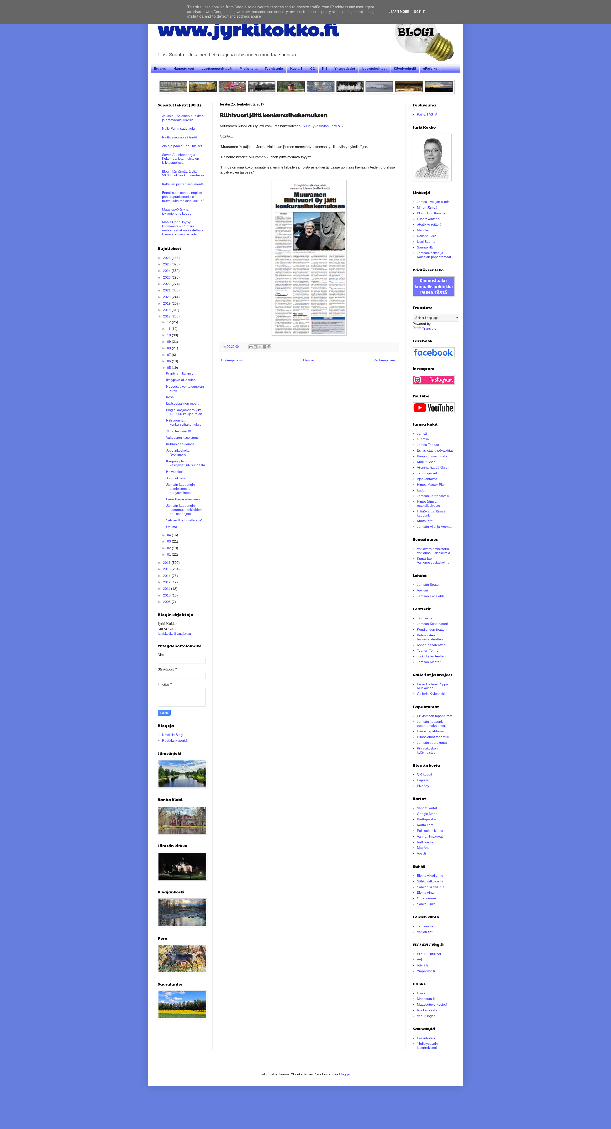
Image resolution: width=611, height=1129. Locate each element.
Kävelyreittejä (405, 68)
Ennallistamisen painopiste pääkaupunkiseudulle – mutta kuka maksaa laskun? (183, 197)
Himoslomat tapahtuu (433, 737)
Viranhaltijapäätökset (432, 467)
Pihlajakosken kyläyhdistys (427, 750)
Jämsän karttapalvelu (433, 496)
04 (169, 535)
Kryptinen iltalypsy (179, 373)
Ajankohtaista (427, 479)
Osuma (171, 527)
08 (169, 348)
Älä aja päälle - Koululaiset (182, 146)
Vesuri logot (426, 1016)
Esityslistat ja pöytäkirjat (435, 450)
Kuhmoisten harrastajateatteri (430, 637)
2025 (167, 264)
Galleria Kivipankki (431, 694)
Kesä (170, 397)
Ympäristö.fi (426, 971)
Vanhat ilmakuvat (430, 836)
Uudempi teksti (232, 360)
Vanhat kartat (427, 808)
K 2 (312, 68)
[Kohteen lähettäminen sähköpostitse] (250, 346)
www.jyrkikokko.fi (248, 28)
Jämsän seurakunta (432, 742)
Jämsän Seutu (428, 584)
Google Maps (427, 814)
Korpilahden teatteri (432, 629)
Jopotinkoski (175, 478)
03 (169, 541)
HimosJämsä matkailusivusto (428, 503)
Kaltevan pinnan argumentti (183, 184)
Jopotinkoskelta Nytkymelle (178, 452)
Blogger (345, 1074)
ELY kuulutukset (429, 954)
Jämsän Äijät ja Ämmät (434, 526)
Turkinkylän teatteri (431, 656)
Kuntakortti (425, 521)
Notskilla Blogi (172, 735)
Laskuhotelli (426, 1038)
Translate (429, 328)
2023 (167, 277)
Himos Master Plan (431, 484)
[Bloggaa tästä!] (255, 346)
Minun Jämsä (427, 207)
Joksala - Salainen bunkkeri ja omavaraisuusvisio (183, 118)
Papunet (423, 780)
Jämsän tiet (425, 926)
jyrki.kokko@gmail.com (174, 633)
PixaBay (423, 786)
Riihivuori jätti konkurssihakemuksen (184, 422)
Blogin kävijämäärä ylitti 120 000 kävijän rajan (184, 412)
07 (169, 355)
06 (169, 361)
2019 (167, 303)
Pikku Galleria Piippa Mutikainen (432, 686)
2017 (167, 316)
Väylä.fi (422, 965)
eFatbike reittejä (429, 224)
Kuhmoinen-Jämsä (180, 444)
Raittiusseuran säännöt (179, 137)
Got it (419, 12)
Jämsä (422, 433)
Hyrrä (421, 993)
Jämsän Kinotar (429, 662)
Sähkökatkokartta (430, 881)
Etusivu (160, 68)
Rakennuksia (427, 236)
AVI (419, 959)
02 (169, 548)
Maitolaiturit (425, 230)
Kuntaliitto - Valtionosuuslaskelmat (433, 560)
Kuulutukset (426, 462)
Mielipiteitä (249, 68)
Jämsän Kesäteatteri (432, 624)
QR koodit (424, 774)
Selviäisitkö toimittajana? (184, 520)
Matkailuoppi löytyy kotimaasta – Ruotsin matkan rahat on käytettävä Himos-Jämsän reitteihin (182, 228)
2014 (167, 576)
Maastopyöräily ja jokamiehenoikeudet (177, 211)
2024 (167, 271)
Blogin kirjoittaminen (432, 213)
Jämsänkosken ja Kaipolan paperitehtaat (434, 255)
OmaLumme (426, 898)
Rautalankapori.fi (175, 740)
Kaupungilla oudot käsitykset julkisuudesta (185, 463)
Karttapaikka (426, 819)
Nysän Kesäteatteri (431, 645)
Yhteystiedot (344, 68)
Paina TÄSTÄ (427, 114)
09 (169, 341)
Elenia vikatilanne (430, 875)
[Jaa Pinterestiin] (269, 346)
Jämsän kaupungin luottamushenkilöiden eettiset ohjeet (184, 510)
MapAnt (423, 847)
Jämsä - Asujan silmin (433, 202)
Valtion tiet (424, 932)
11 (169, 329)
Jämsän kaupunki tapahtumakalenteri (431, 724)
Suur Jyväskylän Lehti (320, 126)
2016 (167, 562)
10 (169, 335)
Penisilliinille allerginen (183, 499)
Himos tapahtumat (431, 731)
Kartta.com (425, 825)
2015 (167, 569)
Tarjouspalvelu (428, 473)
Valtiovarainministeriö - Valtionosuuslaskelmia (434, 551)
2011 (167, 589)
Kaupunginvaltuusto (432, 456)
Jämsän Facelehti (430, 596)
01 (169, 554)
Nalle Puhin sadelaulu (178, 128)
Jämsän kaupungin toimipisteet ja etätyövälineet (180, 489)
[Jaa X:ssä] (260, 346)
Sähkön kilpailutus (430, 887)
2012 (167, 582)
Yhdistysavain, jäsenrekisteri (428, 1046)
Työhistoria (274, 68)
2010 (167, 595)
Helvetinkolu (175, 472)
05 (169, 367)
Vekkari (422, 590)
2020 (167, 297)
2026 (167, 258)
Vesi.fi (421, 853)
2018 (167, 310)
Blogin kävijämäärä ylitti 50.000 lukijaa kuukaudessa (183, 173)
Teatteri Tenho (427, 650)
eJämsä (423, 439)
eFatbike (430, 68)
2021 (167, 290)
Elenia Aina (425, 892)
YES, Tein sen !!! (178, 431)
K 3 (324, 68)
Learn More (399, 12)
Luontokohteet (374, 68)
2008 (167, 602)
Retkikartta (425, 842)
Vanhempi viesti (385, 360)
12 (169, 322)
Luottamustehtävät (216, 68)
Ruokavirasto (427, 1010)
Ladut (421, 490)
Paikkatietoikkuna (430, 831)
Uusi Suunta (426, 241)
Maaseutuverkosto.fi (432, 1004)
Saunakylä (425, 247)
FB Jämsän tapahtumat (434, 716)
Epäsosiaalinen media (182, 403)
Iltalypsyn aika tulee (181, 380)
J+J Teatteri (425, 618)
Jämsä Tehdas (428, 445)
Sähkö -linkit (426, 904)
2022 (167, 284)
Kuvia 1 (296, 68)
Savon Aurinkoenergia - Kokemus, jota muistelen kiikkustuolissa (180, 159)
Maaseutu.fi (426, 999)
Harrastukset (184, 68)
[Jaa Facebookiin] (264, 346)
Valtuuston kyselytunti (182, 437)
